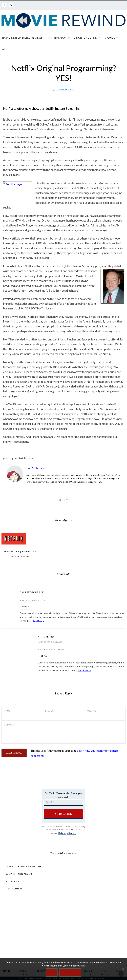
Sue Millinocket (63, 89)
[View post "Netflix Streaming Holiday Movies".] (20, 539)
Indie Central (14, 888)
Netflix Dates (20, 37)
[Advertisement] (63, 929)
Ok (51, 972)
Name (8, 711)
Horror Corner (87, 37)
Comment (10, 724)
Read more (70, 972)
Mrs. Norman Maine (61, 37)
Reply (25, 606)
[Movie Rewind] (63, 20)
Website (91, 711)
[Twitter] (60, 500)
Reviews (36, 37)
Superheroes (13, 881)
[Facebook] (4, 5)
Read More (38, 621)
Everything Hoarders (19, 874)
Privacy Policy (67, 833)
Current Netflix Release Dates (24, 866)
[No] (123, 969)
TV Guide (109, 37)
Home (6, 37)
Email (49, 711)
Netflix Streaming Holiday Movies (20, 551)
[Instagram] (11, 5)
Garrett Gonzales (32, 592)
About (6, 49)
